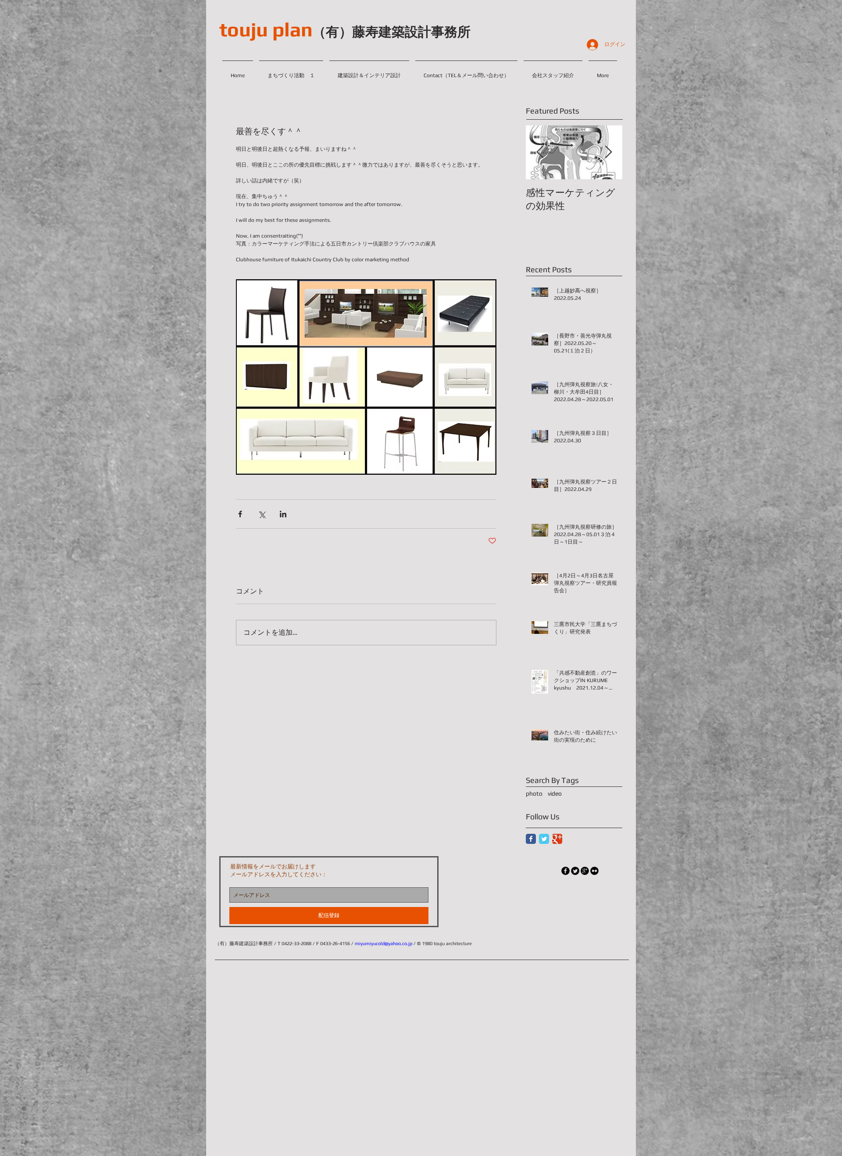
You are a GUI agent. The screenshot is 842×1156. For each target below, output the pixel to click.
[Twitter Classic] (544, 839)
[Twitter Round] (575, 871)
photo (534, 793)
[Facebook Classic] (531, 839)
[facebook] (565, 871)
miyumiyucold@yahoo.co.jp (383, 943)
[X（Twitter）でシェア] (261, 514)
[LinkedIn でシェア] (283, 514)
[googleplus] (585, 871)
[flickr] (594, 871)
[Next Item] (608, 152)
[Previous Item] (540, 152)
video (555, 793)
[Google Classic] (557, 839)
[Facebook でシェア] (240, 514)
